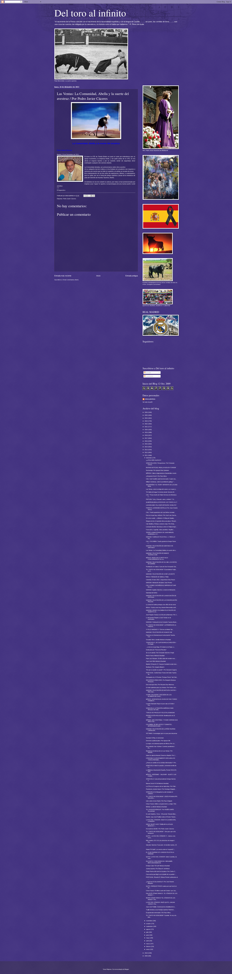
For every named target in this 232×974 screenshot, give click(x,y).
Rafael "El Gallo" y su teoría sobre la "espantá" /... (160, 849)
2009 (146, 956)
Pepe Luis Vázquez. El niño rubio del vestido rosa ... (161, 658)
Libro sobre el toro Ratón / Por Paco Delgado (159, 801)
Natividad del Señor (151, 592)
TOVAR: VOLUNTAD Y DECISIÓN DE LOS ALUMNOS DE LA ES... (158, 695)
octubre (148, 923)
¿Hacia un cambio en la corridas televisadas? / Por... (161, 762)
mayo (148, 938)
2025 (146, 415)
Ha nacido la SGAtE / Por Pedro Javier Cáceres (160, 828)
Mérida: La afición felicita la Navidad (156, 806)
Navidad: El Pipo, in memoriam (155, 738)
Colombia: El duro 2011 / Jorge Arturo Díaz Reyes (160, 579)
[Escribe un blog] (87, 196)
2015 (146, 444)
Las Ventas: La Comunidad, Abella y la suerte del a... (161, 550)
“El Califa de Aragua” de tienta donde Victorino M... (160, 492)
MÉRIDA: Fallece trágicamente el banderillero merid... (161, 473)
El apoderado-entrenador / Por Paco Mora (158, 912)
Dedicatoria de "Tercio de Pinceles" (156, 650)
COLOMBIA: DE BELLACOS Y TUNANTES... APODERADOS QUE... (159, 725)
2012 (146, 452)
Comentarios (149, 376)
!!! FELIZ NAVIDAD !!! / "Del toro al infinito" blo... (160, 629)
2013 (146, 449)
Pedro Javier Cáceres (69, 198)
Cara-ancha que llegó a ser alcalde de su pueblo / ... (161, 874)
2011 (146, 455)
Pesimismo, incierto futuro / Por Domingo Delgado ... (161, 789)
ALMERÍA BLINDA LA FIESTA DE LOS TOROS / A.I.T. (161, 502)
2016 (146, 441)
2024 (146, 418)
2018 (146, 435)
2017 (146, 438)
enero (148, 949)
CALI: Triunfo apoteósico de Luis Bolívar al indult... (160, 512)
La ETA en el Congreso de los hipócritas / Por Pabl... (161, 786)
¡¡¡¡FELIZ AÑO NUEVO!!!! (153, 460)
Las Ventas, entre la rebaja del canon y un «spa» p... (161, 489)
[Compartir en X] (89, 196)
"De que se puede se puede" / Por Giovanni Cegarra (161, 670)
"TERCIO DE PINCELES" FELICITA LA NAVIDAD (160, 712)
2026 (146, 412)
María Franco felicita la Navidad (155, 655)
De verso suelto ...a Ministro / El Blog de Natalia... (160, 518)
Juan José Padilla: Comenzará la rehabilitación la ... (161, 907)
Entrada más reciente (62, 276)
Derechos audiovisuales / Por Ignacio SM (158, 740)
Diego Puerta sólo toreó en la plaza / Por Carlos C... (161, 871)
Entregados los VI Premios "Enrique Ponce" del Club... (162, 677)
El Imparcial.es (61, 190)
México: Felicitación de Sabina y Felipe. (157, 577)
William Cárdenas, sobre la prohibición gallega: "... (160, 482)
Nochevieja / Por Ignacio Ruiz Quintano (157, 470)
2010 (146, 953)
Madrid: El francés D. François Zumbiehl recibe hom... (162, 664)
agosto (148, 929)
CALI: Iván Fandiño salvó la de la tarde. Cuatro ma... (161, 479)
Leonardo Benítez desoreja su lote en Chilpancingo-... (161, 526)
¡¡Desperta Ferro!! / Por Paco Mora (156, 476)
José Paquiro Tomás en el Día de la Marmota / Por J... (162, 614)
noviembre (149, 920)
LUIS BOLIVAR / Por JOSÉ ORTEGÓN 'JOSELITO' (161, 505)
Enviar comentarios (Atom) (71, 279)
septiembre (149, 926)
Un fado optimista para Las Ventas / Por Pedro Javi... (161, 687)
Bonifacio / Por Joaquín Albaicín (155, 667)
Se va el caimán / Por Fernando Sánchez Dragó (160, 652)
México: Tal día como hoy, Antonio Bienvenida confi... (161, 607)
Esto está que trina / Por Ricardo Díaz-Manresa (160, 684)
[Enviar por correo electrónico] (84, 196)
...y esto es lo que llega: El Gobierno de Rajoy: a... (160, 647)
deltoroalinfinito (150, 399)
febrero (148, 946)
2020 (146, 429)
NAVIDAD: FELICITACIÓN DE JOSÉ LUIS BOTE (160, 574)
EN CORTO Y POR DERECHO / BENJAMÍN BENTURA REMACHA (159, 862)
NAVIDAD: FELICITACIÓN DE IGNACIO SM (159, 632)
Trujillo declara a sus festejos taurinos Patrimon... (160, 909)
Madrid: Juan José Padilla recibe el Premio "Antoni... (161, 817)
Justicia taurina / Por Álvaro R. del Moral (157, 868)
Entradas (148, 372)
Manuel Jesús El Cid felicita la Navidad (157, 783)
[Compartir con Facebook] (91, 196)
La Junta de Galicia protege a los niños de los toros (161, 604)
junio (147, 935)
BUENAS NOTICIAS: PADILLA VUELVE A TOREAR (161, 467)
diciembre (149, 457)
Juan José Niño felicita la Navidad (156, 661)
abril (147, 940)
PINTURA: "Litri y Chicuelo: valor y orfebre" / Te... (160, 499)
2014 (146, 446)
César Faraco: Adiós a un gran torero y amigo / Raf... (161, 804)
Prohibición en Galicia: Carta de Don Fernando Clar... (161, 566)
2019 (146, 432)
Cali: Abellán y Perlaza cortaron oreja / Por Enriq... (160, 524)
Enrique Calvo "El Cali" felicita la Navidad (158, 865)
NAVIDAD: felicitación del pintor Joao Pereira (159, 582)
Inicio (98, 276)
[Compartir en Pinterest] (94, 196)
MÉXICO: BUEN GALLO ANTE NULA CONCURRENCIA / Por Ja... (157, 558)
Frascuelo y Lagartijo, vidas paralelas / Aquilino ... (160, 529)
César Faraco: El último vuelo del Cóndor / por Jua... (161, 890)
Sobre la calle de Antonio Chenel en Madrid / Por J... (161, 755)
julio (147, 932)
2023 (146, 421)
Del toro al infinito (90, 12)
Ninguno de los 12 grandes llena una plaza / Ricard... (161, 521)
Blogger (126, 969)
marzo (148, 943)
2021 (146, 426)
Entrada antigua (131, 276)
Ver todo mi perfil (147, 402)
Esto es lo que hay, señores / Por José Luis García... (161, 515)
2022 (146, 424)
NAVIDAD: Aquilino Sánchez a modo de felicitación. (161, 590)
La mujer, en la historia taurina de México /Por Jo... (160, 743)
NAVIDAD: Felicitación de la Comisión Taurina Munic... (162, 622)
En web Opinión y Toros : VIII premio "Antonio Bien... (161, 814)
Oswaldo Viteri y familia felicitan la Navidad (158, 639)
